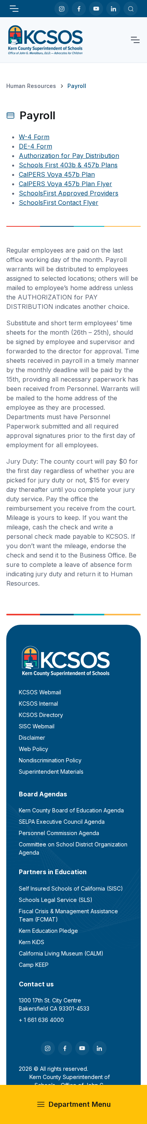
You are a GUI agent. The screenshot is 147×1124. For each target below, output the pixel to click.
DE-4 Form (35, 146)
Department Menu (80, 1104)
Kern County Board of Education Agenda (71, 810)
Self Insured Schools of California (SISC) (71, 888)
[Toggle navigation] (14, 9)
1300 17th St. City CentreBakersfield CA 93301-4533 (54, 1004)
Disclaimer (32, 737)
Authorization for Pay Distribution (69, 156)
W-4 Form (34, 137)
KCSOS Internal (38, 703)
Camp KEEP (34, 964)
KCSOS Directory (41, 715)
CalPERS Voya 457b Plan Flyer (65, 184)
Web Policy (33, 749)
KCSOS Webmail (40, 692)
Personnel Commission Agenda (59, 833)
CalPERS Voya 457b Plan (57, 174)
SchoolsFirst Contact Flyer (58, 202)
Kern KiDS (31, 942)
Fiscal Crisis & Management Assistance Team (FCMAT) (68, 915)
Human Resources (31, 85)
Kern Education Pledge (48, 930)
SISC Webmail (36, 726)
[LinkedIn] (113, 9)
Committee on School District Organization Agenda (73, 848)
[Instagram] (61, 9)
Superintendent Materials (51, 771)
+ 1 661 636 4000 (41, 1019)
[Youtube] (96, 9)
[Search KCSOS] (130, 9)
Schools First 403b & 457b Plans (68, 165)
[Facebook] (79, 9)
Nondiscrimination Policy (50, 760)
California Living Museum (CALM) (61, 953)
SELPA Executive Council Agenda (62, 821)
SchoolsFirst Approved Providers (68, 193)
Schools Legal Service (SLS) (56, 899)
